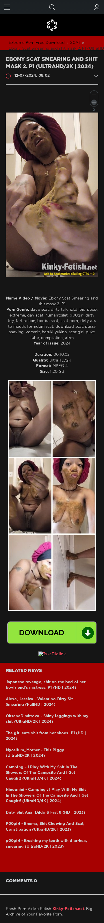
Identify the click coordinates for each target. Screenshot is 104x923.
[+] (94, 94)
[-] (94, 102)
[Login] (97, 7)
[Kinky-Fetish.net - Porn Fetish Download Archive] (52, 25)
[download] (52, 632)
